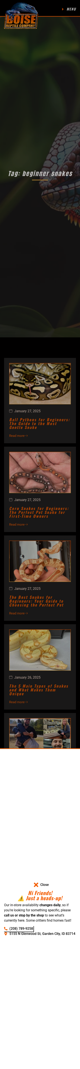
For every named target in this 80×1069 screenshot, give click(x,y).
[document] (40, 534)
